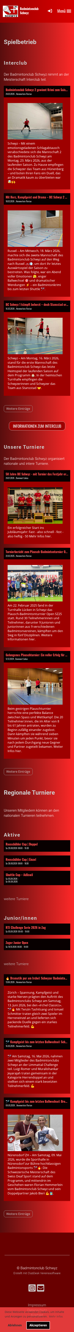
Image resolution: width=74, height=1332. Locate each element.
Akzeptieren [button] (38, 1325)
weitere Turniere (16, 899)
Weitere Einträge (18, 409)
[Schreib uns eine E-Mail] (40, 1289)
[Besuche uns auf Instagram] (32, 1289)
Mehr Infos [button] (56, 1316)
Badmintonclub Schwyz (29, 11)
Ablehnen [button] (15, 1325)
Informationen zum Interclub (37, 426)
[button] (37, 846)
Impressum (37, 1305)
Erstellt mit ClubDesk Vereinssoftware (37, 1273)
